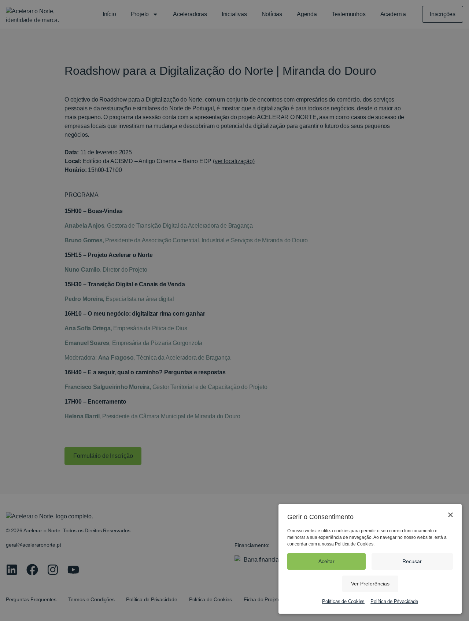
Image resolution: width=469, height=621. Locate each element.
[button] (370, 584)
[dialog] (234, 310)
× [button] (450, 515)
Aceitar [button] (326, 561)
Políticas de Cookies (343, 601)
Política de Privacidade (394, 601)
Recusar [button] (412, 561)
